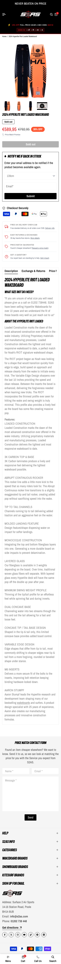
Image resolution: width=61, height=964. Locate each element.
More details (35, 238)
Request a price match (40, 248)
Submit (31, 196)
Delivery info (49, 228)
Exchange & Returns (33, 271)
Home (4, 36)
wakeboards (23, 703)
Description (11, 271)
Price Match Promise (12, 134)
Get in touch (44, 258)
